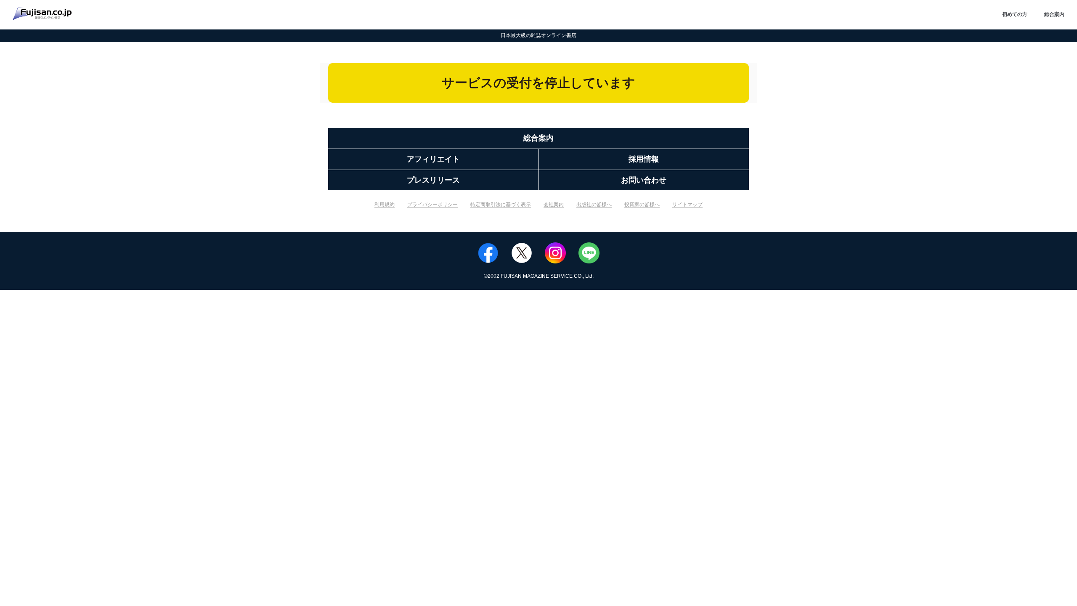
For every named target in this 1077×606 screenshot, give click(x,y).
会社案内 (554, 204)
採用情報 (644, 159)
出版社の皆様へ (594, 204)
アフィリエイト (433, 159)
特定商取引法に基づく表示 (500, 204)
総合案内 (1054, 14)
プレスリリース (433, 180)
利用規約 (384, 204)
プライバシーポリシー (432, 204)
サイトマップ (687, 204)
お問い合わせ (643, 180)
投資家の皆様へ (642, 204)
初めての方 (1014, 14)
